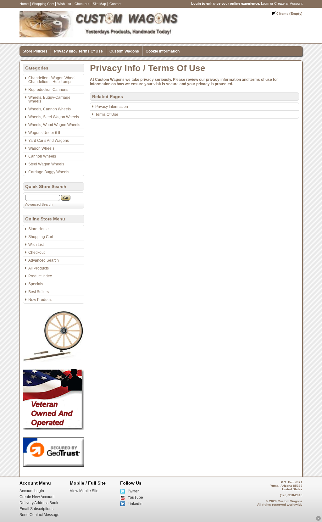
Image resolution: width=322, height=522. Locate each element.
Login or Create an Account (282, 3)
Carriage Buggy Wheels (48, 172)
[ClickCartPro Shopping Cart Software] (318, 520)
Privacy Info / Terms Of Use (78, 51)
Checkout (82, 4)
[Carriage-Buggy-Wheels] (53, 360)
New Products (40, 299)
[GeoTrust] (53, 465)
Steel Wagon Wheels (46, 164)
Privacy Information (111, 106)
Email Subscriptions (36, 509)
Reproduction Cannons (48, 89)
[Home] (99, 36)
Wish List (64, 4)
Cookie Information (163, 51)
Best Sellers (38, 292)
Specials (35, 284)
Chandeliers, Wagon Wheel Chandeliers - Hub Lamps (51, 80)
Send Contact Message (39, 515)
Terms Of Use (106, 114)
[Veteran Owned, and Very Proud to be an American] (53, 429)
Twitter (133, 491)
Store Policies (35, 51)
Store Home (38, 229)
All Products (38, 268)
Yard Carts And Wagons (48, 140)
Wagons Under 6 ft (44, 132)
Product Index (40, 276)
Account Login (31, 491)
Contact (115, 4)
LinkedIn (135, 504)
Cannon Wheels (42, 156)
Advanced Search (39, 204)
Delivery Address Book (38, 503)
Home (24, 4)
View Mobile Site (84, 491)
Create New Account (36, 497)
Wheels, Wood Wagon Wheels (54, 125)
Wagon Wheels (41, 148)
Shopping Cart (43, 4)
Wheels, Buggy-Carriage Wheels (49, 99)
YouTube (135, 497)
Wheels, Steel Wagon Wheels (53, 117)
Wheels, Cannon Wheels (49, 109)
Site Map (99, 4)
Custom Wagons (124, 51)
